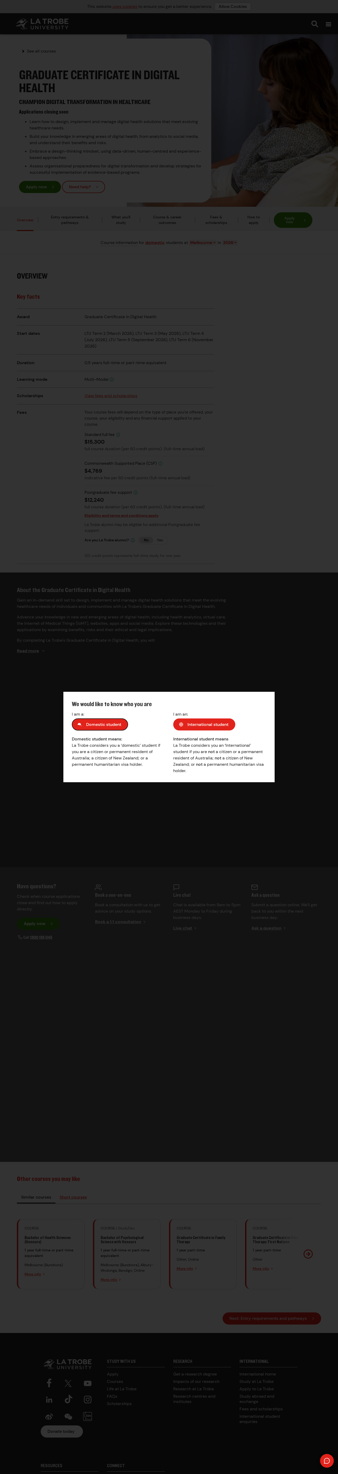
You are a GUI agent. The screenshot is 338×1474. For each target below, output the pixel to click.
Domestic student (103, 724)
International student (207, 724)
